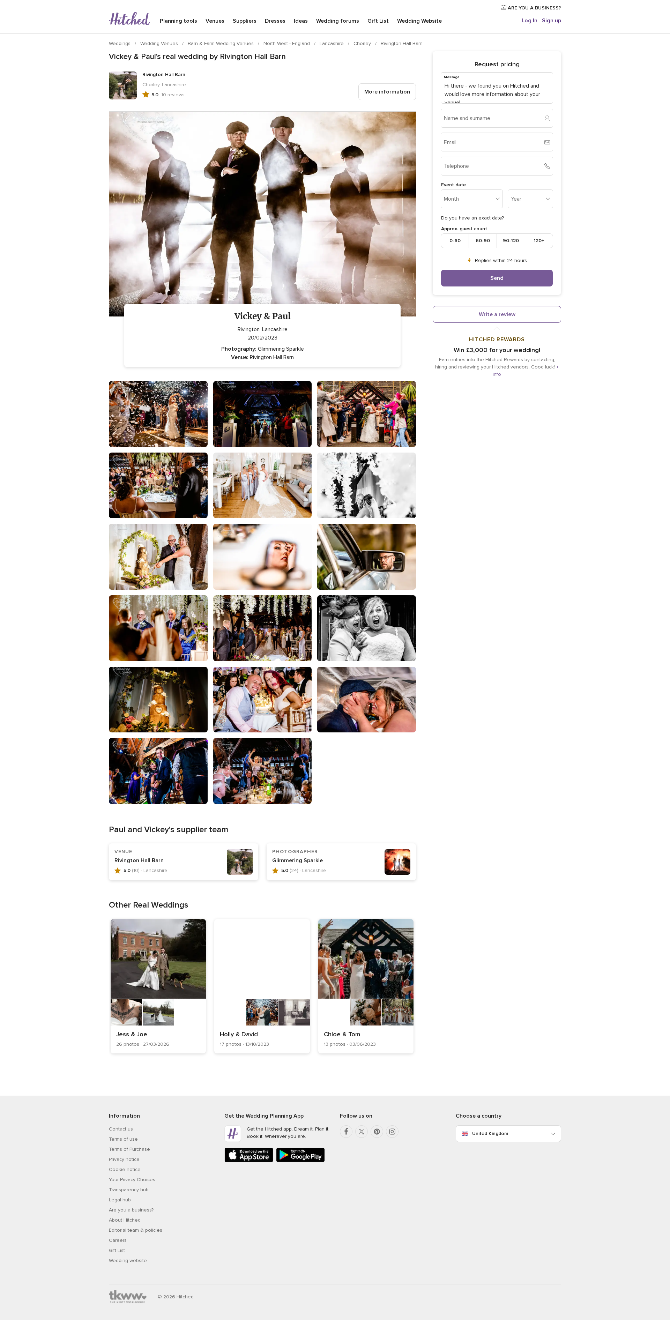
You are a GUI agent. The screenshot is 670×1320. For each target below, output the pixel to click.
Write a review (497, 314)
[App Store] (248, 1161)
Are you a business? (131, 1210)
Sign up (551, 20)
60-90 (483, 241)
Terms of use (123, 1139)
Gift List (378, 20)
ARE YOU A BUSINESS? (533, 8)
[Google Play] (300, 1161)
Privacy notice (124, 1159)
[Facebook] (346, 1131)
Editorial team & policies (135, 1230)
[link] (158, 986)
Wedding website (128, 1260)
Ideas (301, 20)
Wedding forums (337, 20)
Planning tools (178, 20)
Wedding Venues (159, 43)
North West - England (287, 43)
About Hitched (125, 1220)
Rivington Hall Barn (402, 43)
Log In (529, 20)
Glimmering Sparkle (297, 860)
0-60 (455, 241)
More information (387, 91)
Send (497, 278)
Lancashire (332, 43)
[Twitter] (361, 1131)
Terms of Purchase (129, 1149)
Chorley (362, 43)
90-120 (511, 241)
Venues (215, 20)
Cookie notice (125, 1169)
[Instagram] (392, 1131)
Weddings (120, 43)
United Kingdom (490, 1133)
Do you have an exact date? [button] (472, 218)
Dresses (275, 20)
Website (419, 20)
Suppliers (244, 20)
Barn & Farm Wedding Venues (221, 43)
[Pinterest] (377, 1131)
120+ (539, 241)
